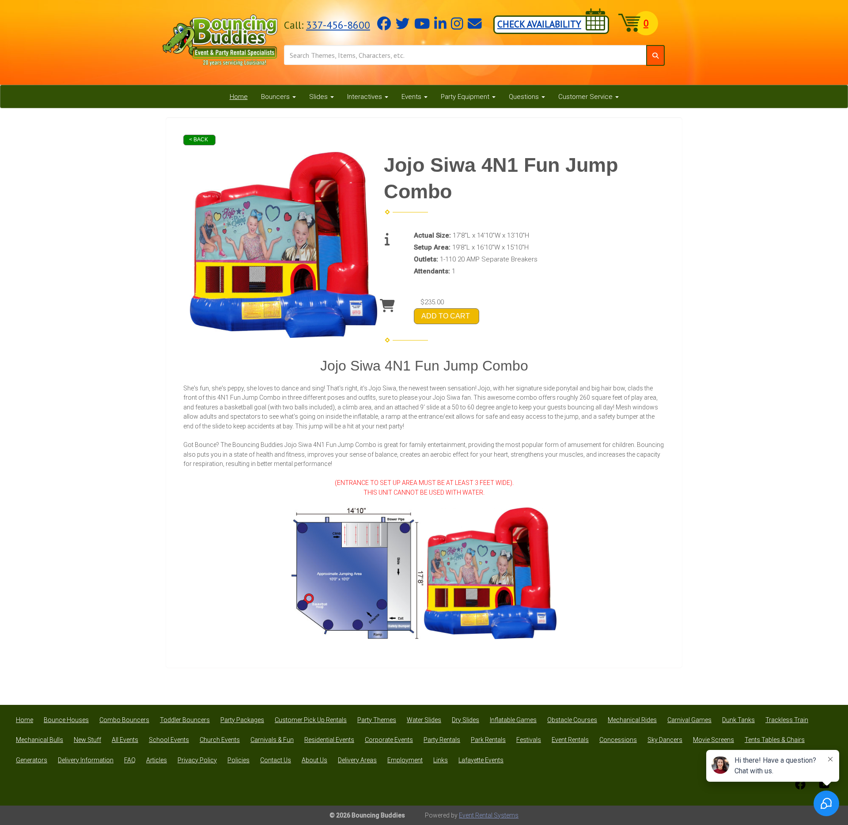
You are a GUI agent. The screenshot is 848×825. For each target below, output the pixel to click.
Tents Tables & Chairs (775, 739)
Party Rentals (442, 739)
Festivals (528, 739)
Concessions (618, 739)
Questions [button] (525, 97)
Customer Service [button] (586, 97)
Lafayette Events (481, 760)
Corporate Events (389, 739)
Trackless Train (786, 719)
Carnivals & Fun (272, 739)
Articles (156, 760)
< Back (198, 139)
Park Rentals (488, 739)
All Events (125, 739)
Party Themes (376, 719)
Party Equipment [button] (466, 97)
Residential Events (329, 739)
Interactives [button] (365, 97)
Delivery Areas (357, 760)
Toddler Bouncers (185, 719)
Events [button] (412, 97)
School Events (169, 739)
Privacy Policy (197, 760)
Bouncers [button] (276, 97)
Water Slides (424, 719)
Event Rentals (570, 739)
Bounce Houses (66, 719)
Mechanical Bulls (39, 739)
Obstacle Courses (572, 719)
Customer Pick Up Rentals (311, 719)
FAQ (130, 760)
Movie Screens (713, 739)
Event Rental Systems (489, 815)
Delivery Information (86, 760)
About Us (314, 760)
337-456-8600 (338, 24)
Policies (238, 760)
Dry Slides (465, 719)
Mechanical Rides (632, 719)
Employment (405, 760)
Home (239, 97)
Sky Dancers (664, 739)
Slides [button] (319, 97)
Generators (31, 760)
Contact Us (275, 760)
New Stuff (87, 739)
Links (440, 760)
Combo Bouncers (124, 719)
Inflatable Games (513, 719)
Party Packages (242, 719)
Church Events (220, 739)
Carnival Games (689, 719)
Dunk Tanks (738, 719)
